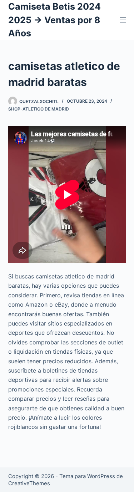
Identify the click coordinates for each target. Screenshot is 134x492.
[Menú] (123, 20)
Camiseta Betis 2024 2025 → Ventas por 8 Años (54, 20)
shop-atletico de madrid (38, 109)
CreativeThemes (29, 483)
